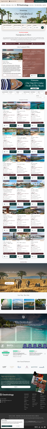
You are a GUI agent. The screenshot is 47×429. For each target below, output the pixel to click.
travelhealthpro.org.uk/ (32, 421)
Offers (15, 5)
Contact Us (34, 395)
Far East (25, 403)
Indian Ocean (26, 395)
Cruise (25, 409)
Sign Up (15, 386)
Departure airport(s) (17, 25)
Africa (25, 406)
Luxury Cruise (31, 5)
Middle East (26, 397)
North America (26, 404)
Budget (18, 92)
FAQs (33, 406)
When (23, 25)
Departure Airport (27, 92)
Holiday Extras (34, 404)
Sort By (37, 95)
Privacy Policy (42, 402)
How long (29, 25)
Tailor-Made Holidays (38, 5)
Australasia (26, 407)
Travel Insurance (35, 403)
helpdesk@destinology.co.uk (6, 400)
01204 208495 (3, 398)
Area (39, 92)
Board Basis (33, 92)
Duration (10, 92)
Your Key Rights (42, 398)
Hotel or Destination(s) (7, 25)
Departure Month (5, 92)
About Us (33, 397)
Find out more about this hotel (12, 75)
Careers (33, 401)
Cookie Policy (42, 406)
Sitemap (41, 408)
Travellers (34, 25)
